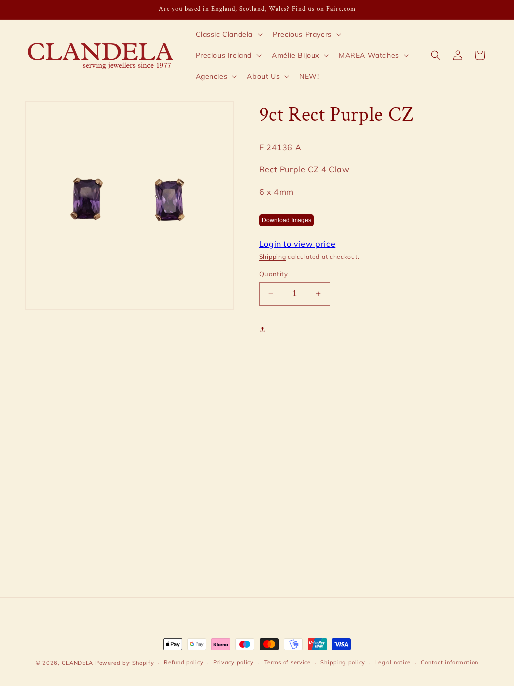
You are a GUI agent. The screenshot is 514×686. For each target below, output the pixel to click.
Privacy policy (233, 662)
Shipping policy (342, 662)
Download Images (286, 220)
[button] (228, 34)
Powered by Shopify (124, 662)
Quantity (273, 274)
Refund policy (183, 662)
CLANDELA (78, 662)
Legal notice (393, 662)
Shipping (272, 256)
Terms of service (287, 662)
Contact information (449, 662)
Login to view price (297, 244)
